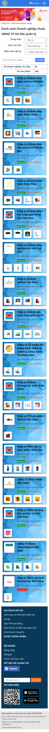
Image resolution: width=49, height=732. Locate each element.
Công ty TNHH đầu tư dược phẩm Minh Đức (30, 448)
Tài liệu (7, 619)
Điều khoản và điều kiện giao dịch (20, 627)
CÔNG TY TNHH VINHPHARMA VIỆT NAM (28, 547)
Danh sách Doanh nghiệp (21, 23)
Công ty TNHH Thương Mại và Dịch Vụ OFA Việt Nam (30, 513)
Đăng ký (8, 654)
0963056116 (6, 724)
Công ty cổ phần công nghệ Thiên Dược (29, 113)
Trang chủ (5, 23)
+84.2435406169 (17, 722)
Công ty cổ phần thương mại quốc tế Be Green (30, 385)
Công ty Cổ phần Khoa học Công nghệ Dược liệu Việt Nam (30, 214)
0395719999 (35, 722)
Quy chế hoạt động (13, 623)
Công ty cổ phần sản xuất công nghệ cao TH (30, 313)
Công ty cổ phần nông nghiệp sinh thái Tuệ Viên (29, 248)
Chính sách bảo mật (14, 658)
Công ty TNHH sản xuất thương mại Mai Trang (30, 579)
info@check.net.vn (14, 727)
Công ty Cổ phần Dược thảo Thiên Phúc (30, 182)
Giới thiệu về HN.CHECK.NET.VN (19, 614)
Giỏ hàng (35, 3)
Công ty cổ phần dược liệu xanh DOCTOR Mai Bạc (30, 147)
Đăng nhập (9, 650)
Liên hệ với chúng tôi (14, 632)
